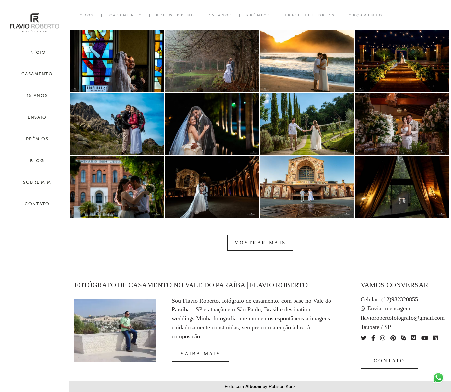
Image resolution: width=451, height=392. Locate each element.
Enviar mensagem (388, 308)
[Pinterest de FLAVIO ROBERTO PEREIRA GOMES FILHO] (393, 338)
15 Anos (221, 15)
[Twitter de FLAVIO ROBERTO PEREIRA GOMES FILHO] (363, 338)
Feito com (260, 386)
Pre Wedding (175, 15)
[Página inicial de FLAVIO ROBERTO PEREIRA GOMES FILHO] (34, 23)
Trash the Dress (310, 15)
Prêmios (258, 15)
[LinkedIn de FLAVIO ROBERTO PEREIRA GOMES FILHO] (435, 338)
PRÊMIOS (37, 138)
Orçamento (366, 15)
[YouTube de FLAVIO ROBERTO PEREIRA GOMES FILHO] (424, 338)
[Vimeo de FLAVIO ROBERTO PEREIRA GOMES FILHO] (413, 338)
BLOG (37, 160)
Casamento (126, 15)
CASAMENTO (36, 73)
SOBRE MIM (37, 182)
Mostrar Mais (260, 242)
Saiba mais (201, 353)
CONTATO (37, 203)
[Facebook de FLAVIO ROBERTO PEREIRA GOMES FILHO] (373, 338)
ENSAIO (37, 117)
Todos (85, 15)
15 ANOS (37, 95)
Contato (389, 360)
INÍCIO (37, 52)
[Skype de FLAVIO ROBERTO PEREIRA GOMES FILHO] (403, 338)
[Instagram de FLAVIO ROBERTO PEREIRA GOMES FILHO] (382, 338)
